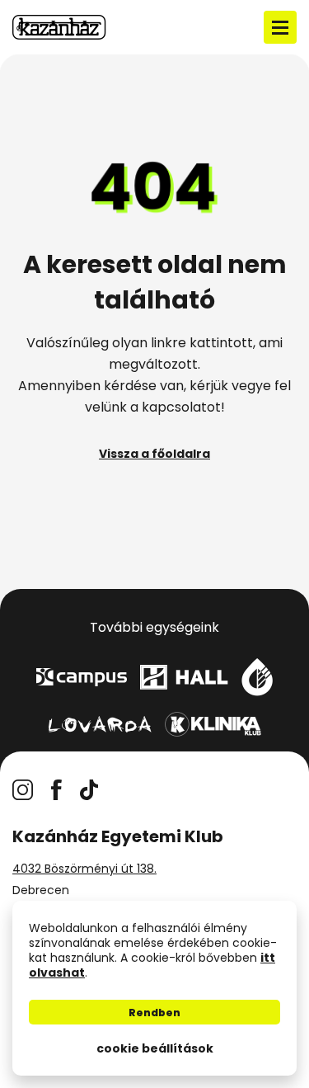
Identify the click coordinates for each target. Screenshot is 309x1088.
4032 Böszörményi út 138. (84, 868)
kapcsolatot (181, 407)
